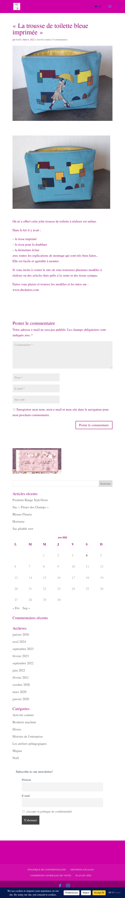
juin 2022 (19, 670)
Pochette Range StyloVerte (30, 500)
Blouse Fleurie (22, 514)
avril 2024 (19, 641)
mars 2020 (19, 692)
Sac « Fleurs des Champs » (31, 507)
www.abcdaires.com (26, 289)
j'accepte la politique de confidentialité (49, 811)
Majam (17, 750)
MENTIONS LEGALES (82, 869)
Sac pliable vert (23, 528)
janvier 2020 (21, 699)
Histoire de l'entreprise (28, 736)
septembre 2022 (23, 663)
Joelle (18, 39)
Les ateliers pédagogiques (30, 743)
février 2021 (21, 677)
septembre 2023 (23, 649)
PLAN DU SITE (83, 875)
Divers (17, 729)
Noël (16, 758)
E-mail (26, 796)
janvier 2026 (21, 634)
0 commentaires (60, 39)
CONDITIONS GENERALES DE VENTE (50, 875)
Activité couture (43, 39)
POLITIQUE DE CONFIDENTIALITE (47, 869)
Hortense (19, 521)
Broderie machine (24, 722)
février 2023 (21, 656)
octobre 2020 (21, 684)
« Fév (16, 608)
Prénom (26, 780)
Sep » (26, 608)
